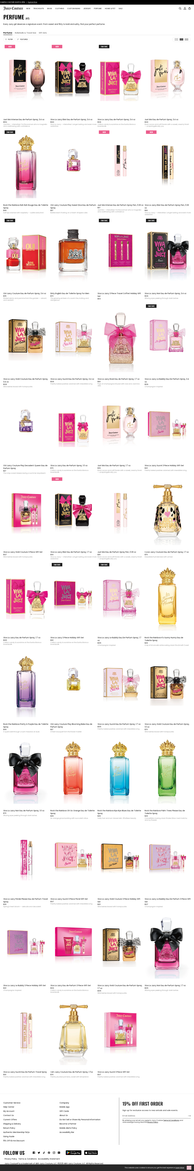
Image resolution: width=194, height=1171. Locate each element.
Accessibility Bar (67, 1132)
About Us (64, 1115)
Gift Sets (43, 33)
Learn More (180, 1168)
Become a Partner (68, 1123)
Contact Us (8, 1115)
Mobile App (65, 1107)
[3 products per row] (176, 39)
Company (64, 1103)
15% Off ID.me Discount (14, 1140)
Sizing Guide (8, 1136)
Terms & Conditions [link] (27, 1159)
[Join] (187, 1116)
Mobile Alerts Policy (68, 1128)
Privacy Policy (152, 1122)
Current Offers (10, 1119)
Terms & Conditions (171, 1120)
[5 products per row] (186, 39)
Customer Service (11, 1103)
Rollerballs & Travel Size (25, 33)
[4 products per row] (181, 39)
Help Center (8, 1107)
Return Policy (9, 1128)
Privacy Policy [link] (11, 1159)
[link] (34, 1152)
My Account (8, 1111)
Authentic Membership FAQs (16, 1132)
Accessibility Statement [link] (49, 1159)
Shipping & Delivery (12, 1123)
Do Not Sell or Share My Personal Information (80, 1119)
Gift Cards (64, 1111)
